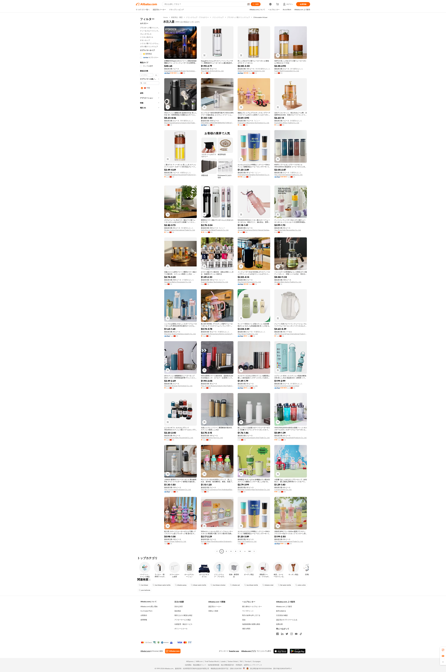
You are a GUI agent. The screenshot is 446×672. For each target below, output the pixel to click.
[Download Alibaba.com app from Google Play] (297, 651)
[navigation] (149, 284)
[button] (248, 4)
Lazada (223, 661)
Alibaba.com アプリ (248, 651)
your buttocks (145, 590)
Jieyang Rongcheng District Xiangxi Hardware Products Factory (254, 230)
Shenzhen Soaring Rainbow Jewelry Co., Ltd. (180, 334)
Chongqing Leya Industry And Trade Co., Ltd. (254, 438)
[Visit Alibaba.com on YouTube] (296, 633)
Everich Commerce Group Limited (286, 386)
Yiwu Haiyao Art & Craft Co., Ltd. (212, 71)
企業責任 (144, 615)
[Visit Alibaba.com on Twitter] (286, 633)
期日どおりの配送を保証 (183, 615)
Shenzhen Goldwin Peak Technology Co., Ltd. (254, 489)
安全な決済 (178, 606)
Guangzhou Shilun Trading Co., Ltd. (286, 123)
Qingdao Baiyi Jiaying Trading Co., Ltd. (287, 282)
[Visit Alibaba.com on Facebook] (277, 633)
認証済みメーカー (214, 606)
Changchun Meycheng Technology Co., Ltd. (253, 123)
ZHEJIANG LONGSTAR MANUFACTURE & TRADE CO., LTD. (217, 123)
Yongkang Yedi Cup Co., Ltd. (248, 386)
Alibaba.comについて (149, 602)
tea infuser (144, 585)
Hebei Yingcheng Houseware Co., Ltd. (251, 71)
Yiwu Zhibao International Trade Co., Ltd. (288, 541)
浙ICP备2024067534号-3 (282, 668)
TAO (241, 661)
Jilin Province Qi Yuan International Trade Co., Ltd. (290, 334)
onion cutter (302, 585)
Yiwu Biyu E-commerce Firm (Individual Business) (217, 489)
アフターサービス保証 (182, 620)
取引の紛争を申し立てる (251, 615)
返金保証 (177, 611)
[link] (443, 650)
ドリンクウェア (218, 17)
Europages (257, 661)
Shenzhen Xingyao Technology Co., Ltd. (178, 386)
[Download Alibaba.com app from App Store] (280, 651)
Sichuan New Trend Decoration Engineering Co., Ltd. (217, 541)
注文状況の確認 (282, 615)
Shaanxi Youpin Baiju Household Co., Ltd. (178, 438)
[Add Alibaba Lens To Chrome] (172, 651)
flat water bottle (285, 585)
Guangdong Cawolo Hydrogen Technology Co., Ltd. (180, 71)
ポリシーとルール (180, 629)
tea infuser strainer (219, 585)
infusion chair (269, 585)
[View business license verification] (244, 668)
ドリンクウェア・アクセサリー (197, 17)
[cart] (278, 4)
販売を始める (281, 611)
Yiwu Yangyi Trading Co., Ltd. (248, 334)
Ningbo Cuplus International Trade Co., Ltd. (179, 230)
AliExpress (190, 661)
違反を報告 (246, 629)
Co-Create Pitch (146, 611)
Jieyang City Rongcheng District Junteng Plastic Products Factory (217, 334)
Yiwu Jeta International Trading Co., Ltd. (288, 175)
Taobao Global (233, 661)
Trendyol (248, 661)
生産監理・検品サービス (183, 624)
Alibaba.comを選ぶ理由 (149, 606)
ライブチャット (248, 611)
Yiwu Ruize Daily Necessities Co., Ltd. (287, 230)
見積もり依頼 (213, 611)
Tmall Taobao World (212, 661)
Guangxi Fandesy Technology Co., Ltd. (214, 282)
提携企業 (279, 624)
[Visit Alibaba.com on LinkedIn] (282, 633)
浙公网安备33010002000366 (261, 668)
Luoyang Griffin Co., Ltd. (283, 489)
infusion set (236, 585)
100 (249, 551)
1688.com (199, 661)
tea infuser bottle (252, 585)
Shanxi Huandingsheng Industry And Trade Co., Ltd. (180, 123)
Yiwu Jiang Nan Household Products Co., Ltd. (290, 438)
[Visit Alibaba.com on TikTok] (300, 633)
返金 (244, 620)
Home (165, 17)
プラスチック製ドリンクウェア (238, 17)
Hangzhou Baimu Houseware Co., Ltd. (177, 282)
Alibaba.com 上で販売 (284, 606)
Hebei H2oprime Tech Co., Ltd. (212, 438)
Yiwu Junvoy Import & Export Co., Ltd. (177, 489)
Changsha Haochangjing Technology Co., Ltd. (254, 175)
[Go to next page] (254, 551)
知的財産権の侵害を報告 (251, 624)
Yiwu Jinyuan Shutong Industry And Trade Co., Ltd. (217, 386)
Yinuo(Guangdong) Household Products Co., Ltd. (180, 175)
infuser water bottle (199, 585)
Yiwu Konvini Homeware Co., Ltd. (249, 282)
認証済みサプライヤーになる (286, 620)
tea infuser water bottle (163, 585)
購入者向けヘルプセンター (252, 606)
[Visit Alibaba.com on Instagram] (291, 633)
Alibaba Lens (145, 651)
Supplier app (234, 651)
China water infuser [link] (260, 17)
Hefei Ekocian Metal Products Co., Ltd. (215, 230)
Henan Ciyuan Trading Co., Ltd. (175, 541)
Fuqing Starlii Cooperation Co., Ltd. (286, 71)
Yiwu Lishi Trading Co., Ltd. (247, 541)
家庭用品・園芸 (177, 17)
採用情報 (144, 620)
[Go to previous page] (217, 551)
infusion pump (181, 585)
